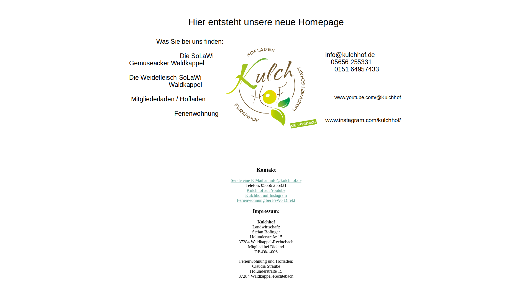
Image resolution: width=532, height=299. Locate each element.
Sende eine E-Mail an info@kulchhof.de (266, 180)
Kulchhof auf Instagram (266, 195)
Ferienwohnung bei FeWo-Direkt (266, 200)
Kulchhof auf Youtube (266, 190)
